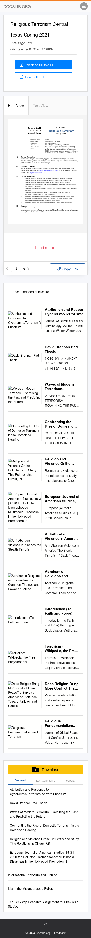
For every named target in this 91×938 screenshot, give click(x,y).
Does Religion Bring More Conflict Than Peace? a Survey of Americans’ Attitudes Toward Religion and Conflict (62, 686)
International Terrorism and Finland (32, 875)
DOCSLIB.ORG (17, 6)
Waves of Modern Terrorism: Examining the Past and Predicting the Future (61, 386)
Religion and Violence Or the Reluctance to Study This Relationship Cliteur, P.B (62, 461)
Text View (40, 105)
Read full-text (34, 77)
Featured (20, 780)
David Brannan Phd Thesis (61, 349)
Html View (16, 105)
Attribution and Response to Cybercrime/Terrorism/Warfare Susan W (38, 791)
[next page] (28, 269)
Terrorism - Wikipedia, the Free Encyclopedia (61, 648)
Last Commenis (45, 780)
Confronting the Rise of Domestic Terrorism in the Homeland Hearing (60, 424)
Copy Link (69, 269)
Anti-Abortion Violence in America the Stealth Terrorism (61, 536)
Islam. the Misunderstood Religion (31, 888)
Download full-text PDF (40, 65)
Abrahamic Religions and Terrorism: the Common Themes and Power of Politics (60, 573)
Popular (71, 780)
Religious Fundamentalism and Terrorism (59, 723)
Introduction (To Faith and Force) (58, 611)
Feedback (60, 933)
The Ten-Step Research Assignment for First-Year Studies (43, 904)
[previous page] (7, 269)
